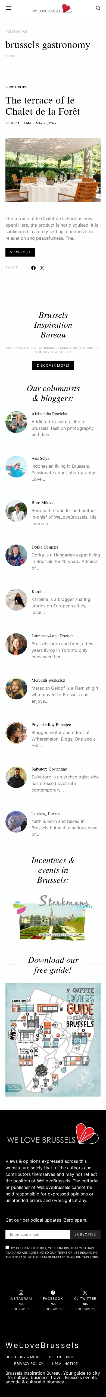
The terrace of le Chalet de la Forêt (42, 105)
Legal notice (65, 1364)
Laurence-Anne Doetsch (53, 635)
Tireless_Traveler (46, 813)
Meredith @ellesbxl (48, 680)
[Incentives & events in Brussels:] (53, 917)
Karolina (39, 591)
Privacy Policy (28, 1364)
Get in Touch (61, 1357)
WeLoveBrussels (42, 1345)
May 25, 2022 (46, 123)
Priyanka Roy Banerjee (51, 724)
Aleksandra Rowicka (49, 413)
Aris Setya (40, 458)
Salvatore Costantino (49, 769)
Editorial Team (18, 123)
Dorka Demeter (45, 547)
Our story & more (22, 1357)
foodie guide (16, 87)
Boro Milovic (43, 502)
